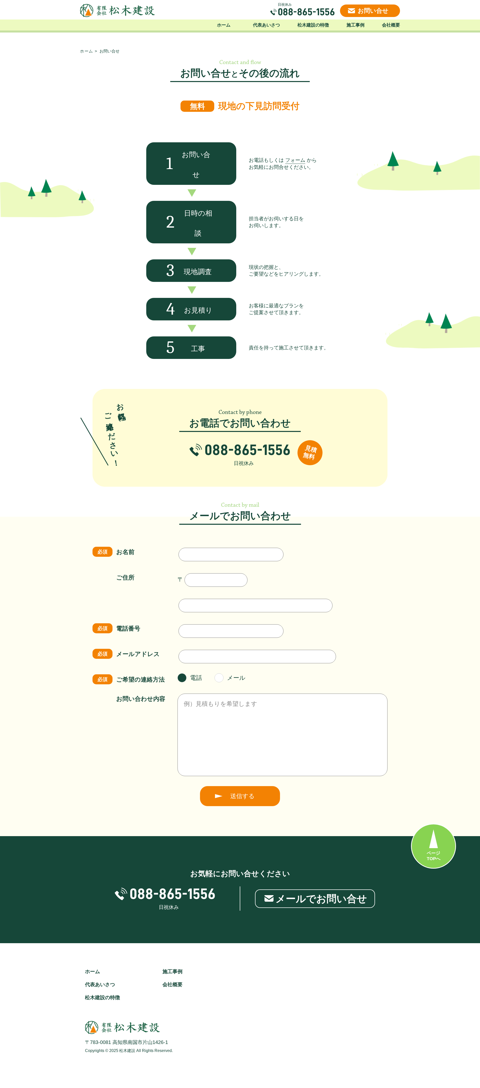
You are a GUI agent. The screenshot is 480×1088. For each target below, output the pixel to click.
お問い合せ (373, 10)
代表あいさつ (266, 25)
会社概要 (391, 25)
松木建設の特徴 (313, 25)
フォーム (295, 160)
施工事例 (355, 25)
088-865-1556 (306, 12)
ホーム (223, 25)
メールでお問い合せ (321, 898)
